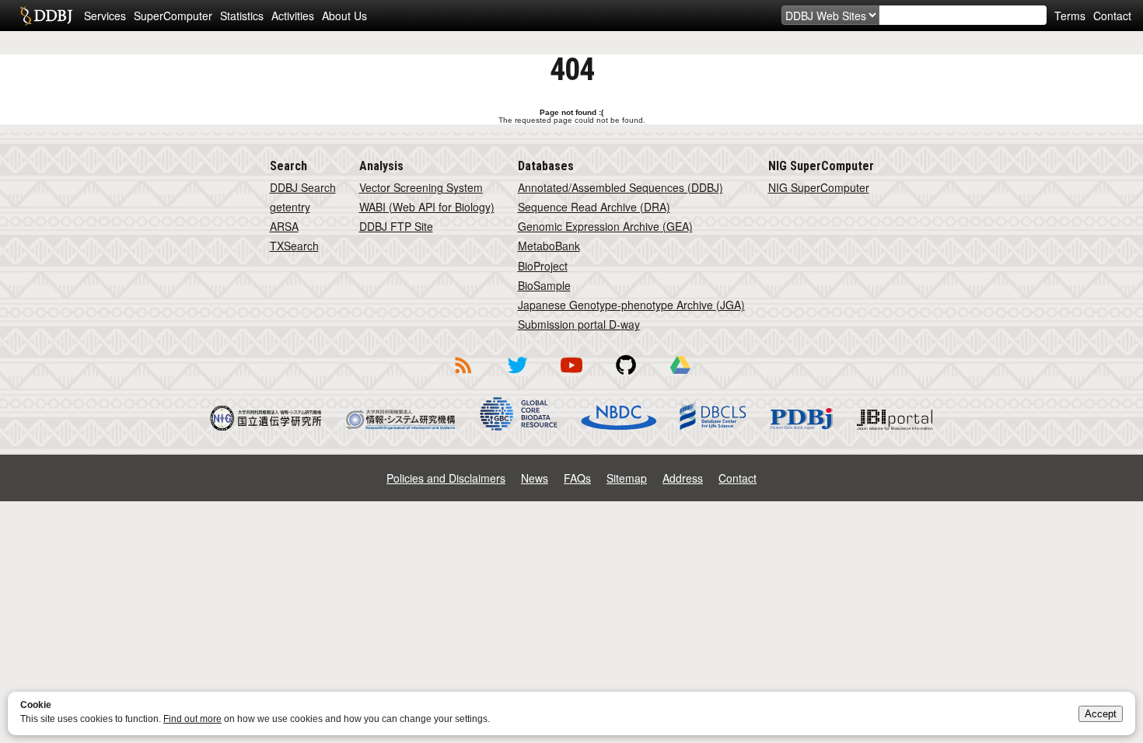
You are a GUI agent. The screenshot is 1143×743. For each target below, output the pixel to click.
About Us (344, 15)
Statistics (242, 15)
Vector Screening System (421, 187)
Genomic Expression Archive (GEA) (605, 226)
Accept (1101, 714)
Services (105, 15)
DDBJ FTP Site (396, 226)
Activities (292, 15)
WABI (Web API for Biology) (427, 207)
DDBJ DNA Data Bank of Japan (46, 15)
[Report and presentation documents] (680, 376)
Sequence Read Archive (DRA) (594, 207)
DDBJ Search (303, 187)
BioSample (544, 285)
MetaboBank (549, 245)
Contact (1112, 15)
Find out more (192, 718)
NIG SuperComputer (818, 187)
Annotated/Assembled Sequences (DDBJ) (620, 187)
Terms (1069, 15)
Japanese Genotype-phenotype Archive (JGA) (631, 304)
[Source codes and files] (625, 376)
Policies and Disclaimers (445, 478)
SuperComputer (173, 15)
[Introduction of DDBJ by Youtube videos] (571, 376)
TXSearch (294, 245)
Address (682, 478)
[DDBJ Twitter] (517, 376)
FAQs (577, 478)
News (534, 478)
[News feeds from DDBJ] (462, 376)
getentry (290, 207)
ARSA (284, 226)
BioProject (543, 266)
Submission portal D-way (579, 324)
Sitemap (626, 478)
